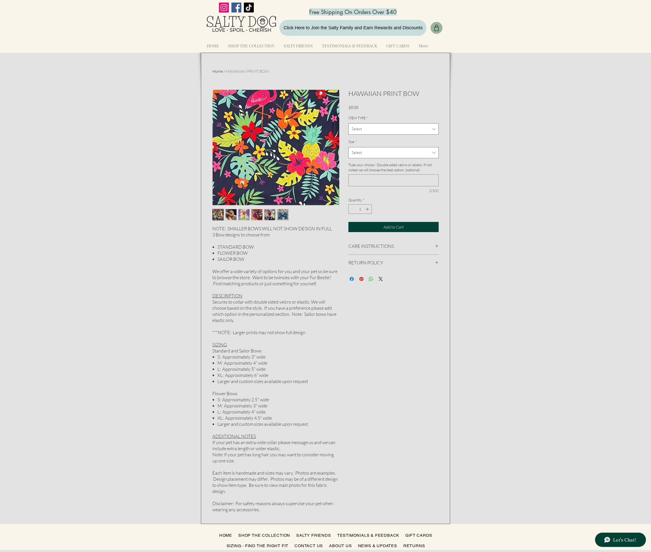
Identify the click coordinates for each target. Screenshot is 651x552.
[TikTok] (249, 7)
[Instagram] (224, 7)
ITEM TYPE (358, 118)
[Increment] (368, 209)
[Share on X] (381, 279)
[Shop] (436, 28)
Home (217, 71)
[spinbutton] (360, 209)
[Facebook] (236, 7)
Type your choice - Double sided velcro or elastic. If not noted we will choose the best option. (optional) (390, 167)
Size (352, 141)
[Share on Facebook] (352, 279)
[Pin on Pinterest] (361, 279)
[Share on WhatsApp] (371, 279)
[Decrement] (352, 209)
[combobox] (393, 129)
